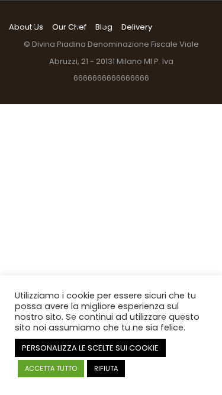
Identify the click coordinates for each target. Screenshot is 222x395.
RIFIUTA (106, 368)
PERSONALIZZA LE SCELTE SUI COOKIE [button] (90, 348)
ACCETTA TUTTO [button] (51, 368)
